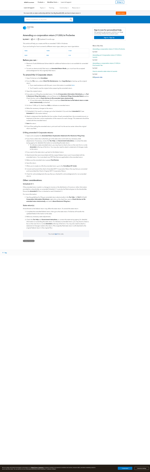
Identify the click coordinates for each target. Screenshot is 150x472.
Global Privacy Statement (37, 467)
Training (51, 8)
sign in (57, 234)
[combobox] (48, 19)
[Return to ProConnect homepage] (29, 2)
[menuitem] (41, 2)
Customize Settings (141, 468)
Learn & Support (29, 8)
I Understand (125, 468)
